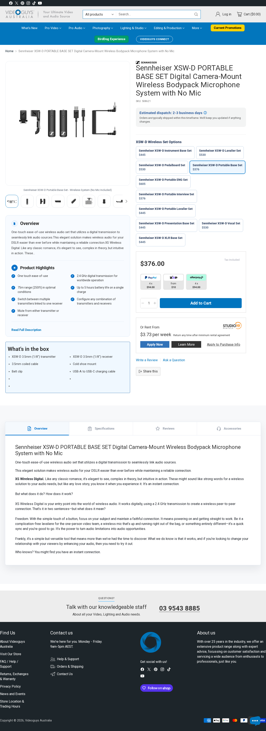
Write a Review (147, 360)
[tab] (37, 428)
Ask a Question (174, 360)
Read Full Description (26, 330)
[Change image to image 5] (73, 201)
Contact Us (65, 674)
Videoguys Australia (38, 720)
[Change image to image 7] (104, 201)
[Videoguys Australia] (40, 14)
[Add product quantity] (155, 303)
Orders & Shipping (70, 666)
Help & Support (68, 659)
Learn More (186, 344)
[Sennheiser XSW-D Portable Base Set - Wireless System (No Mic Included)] (67, 123)
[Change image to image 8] (119, 201)
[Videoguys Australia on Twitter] (17, 4)
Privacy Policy (10, 686)
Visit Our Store (10, 654)
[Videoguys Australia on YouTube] (40, 4)
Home (9, 51)
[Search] (196, 14)
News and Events (12, 694)
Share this (150, 371)
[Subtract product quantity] (142, 303)
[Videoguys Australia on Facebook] (11, 4)
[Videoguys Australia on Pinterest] (22, 4)
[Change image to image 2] (27, 201)
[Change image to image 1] (11, 201)
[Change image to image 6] (88, 201)
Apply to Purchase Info (223, 344)
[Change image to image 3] (42, 201)
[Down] (126, 201)
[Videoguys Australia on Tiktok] (34, 4)
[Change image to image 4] (58, 201)
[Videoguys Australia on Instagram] (28, 4)
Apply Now (155, 344)
